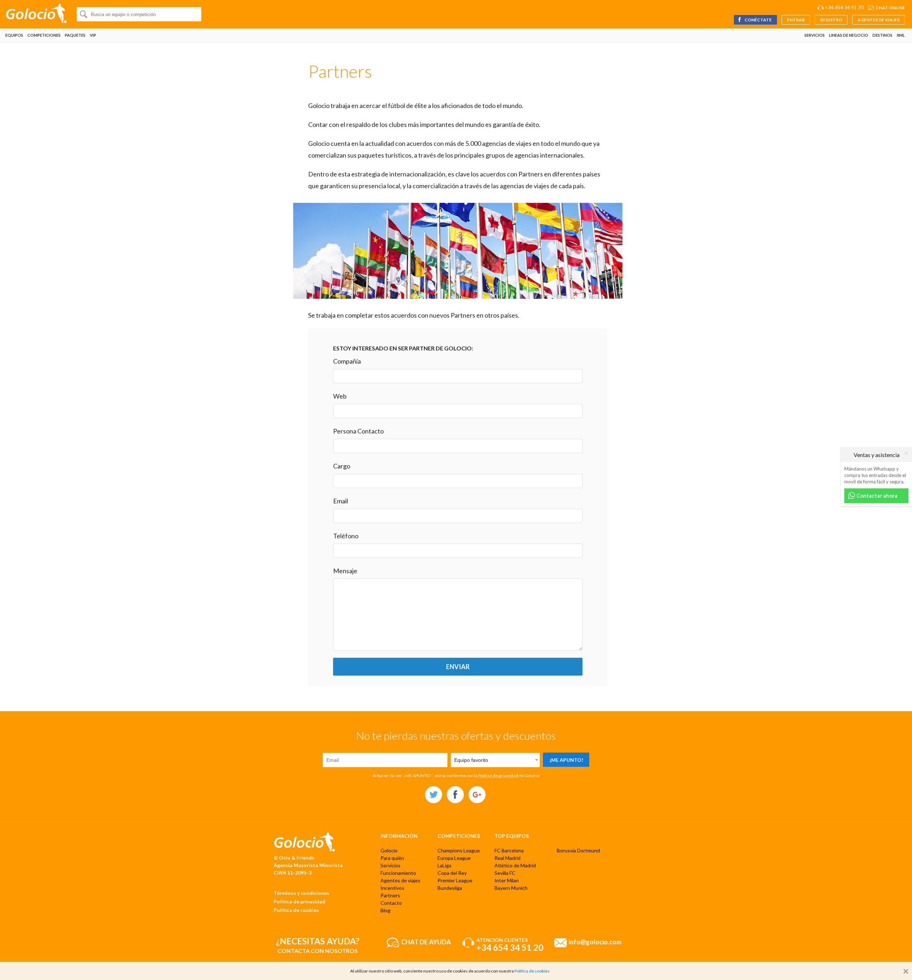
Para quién (392, 858)
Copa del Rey (452, 873)
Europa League (454, 858)
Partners (390, 895)
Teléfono (345, 536)
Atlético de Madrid (515, 865)
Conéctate (758, 19)
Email (340, 501)
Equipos (14, 35)
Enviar (458, 667)
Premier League (454, 880)
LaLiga (444, 865)
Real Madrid (507, 858)
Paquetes (75, 35)
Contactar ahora (876, 495)
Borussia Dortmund (578, 850)
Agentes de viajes (878, 19)
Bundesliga (449, 888)
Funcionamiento (398, 873)
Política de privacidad (498, 775)
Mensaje (345, 571)
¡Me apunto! (566, 760)
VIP (93, 35)
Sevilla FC (504, 873)
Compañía (347, 361)
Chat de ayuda (426, 942)
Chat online (890, 7)
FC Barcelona (509, 850)
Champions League (458, 850)
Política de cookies (296, 910)
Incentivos (392, 888)
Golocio (389, 850)
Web (340, 396)
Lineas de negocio (848, 35)
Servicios (814, 35)
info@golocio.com (595, 942)
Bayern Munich (511, 888)
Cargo (341, 466)
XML (901, 35)
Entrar (796, 19)
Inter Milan (506, 880)
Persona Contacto (358, 431)
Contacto (391, 903)
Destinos (882, 35)
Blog (385, 910)
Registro (831, 19)
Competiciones (44, 35)
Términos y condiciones (301, 893)
